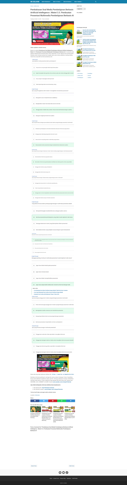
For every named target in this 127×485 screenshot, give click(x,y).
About (51, 478)
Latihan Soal (80, 75)
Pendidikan (90, 73)
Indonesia (37, 395)
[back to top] (124, 482)
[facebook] (34, 400)
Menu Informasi (67, 1)
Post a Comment (45, 18)
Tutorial (89, 75)
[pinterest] (52, 400)
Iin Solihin (34, 2)
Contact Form (56, 478)
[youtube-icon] (63, 472)
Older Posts (71, 465)
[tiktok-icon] (67, 472)
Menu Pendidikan (46, 1)
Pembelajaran (80, 77)
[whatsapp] (61, 400)
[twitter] (43, 400)
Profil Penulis (74, 478)
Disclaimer (69, 478)
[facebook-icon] (60, 472)
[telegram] (70, 400)
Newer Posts (33, 465)
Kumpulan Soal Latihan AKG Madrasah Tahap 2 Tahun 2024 (46, 294)
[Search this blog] (96, 2)
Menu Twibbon (77, 1)
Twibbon (89, 77)
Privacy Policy (63, 478)
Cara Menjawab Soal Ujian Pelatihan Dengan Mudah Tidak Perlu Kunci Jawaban (51, 290)
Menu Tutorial (56, 1)
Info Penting (79, 73)
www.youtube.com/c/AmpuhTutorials (62, 382)
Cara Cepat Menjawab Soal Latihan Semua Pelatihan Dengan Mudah (48, 292)
